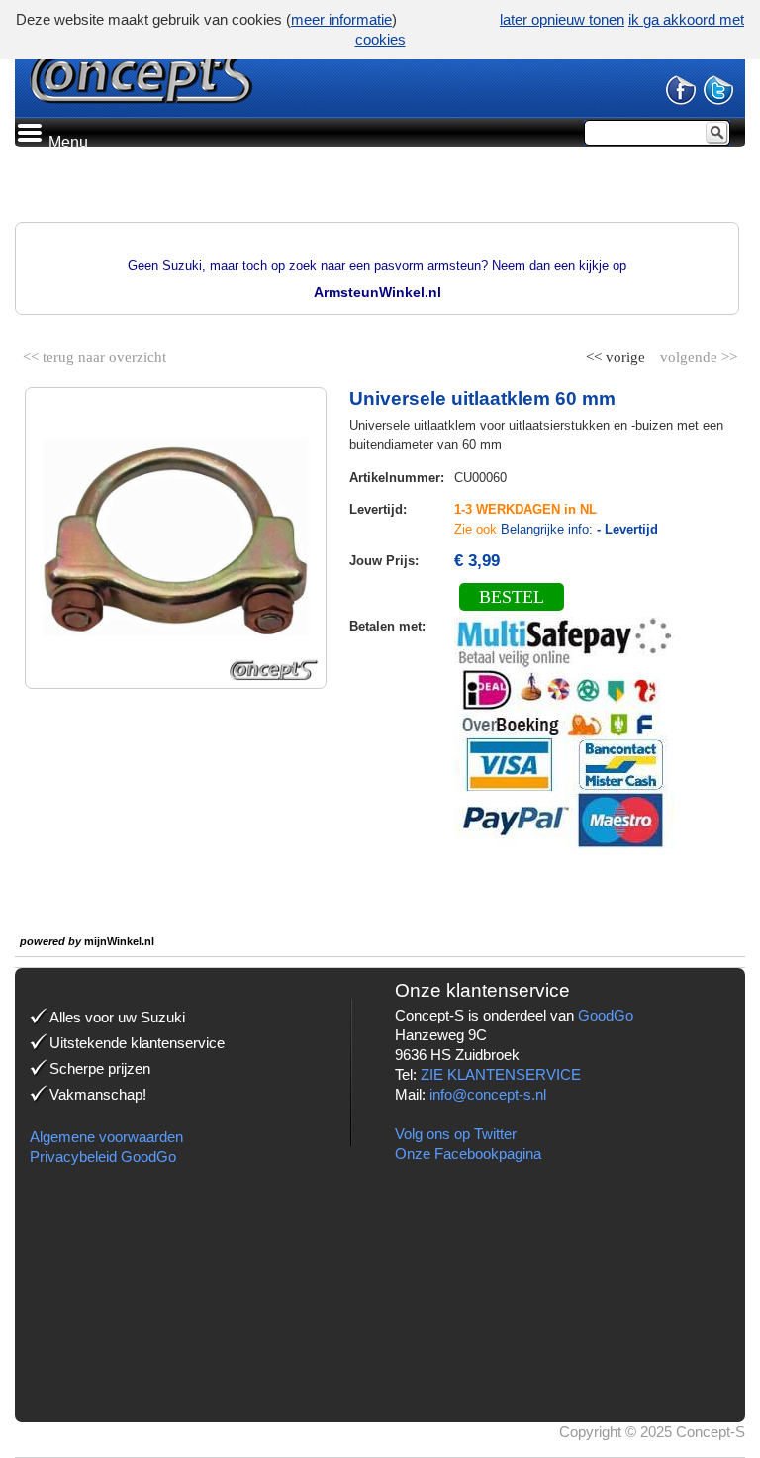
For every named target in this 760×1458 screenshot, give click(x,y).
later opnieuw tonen (562, 19)
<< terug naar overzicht (94, 353)
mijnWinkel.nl (119, 941)
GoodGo (605, 1015)
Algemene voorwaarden (106, 1136)
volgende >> (696, 353)
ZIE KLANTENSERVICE (501, 1074)
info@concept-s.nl (487, 1094)
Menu (66, 142)
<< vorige (617, 353)
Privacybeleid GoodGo (103, 1156)
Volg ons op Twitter (456, 1133)
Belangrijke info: (579, 529)
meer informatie (341, 19)
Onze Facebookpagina (468, 1153)
